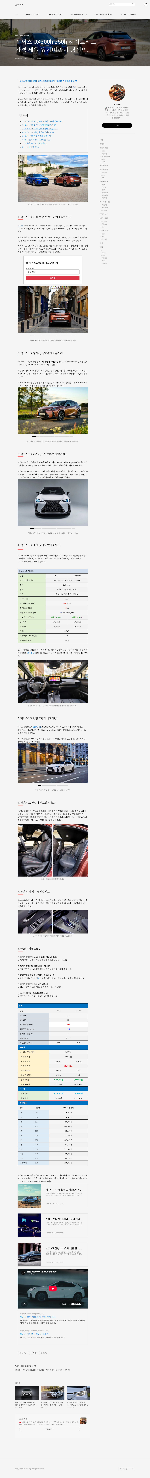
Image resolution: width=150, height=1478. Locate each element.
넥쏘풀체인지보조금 (78, 14)
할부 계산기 (124, 1462)
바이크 (104, 263)
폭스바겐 (105, 207)
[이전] (21, 311)
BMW (104, 187)
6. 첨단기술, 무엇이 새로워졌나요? (36, 139)
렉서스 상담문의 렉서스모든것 (34, 1334)
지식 (101, 243)
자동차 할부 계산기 (32, 14)
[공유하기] (24, 1353)
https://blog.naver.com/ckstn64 (32, 1331)
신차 (103, 236)
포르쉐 (104, 210)
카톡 (101, 140)
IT (103, 250)
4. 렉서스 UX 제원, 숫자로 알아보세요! (38, 132)
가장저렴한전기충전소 (103, 14)
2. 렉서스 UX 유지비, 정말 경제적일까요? (39, 125)
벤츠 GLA (31, 653)
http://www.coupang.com (30, 1314)
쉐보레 (104, 154)
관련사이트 (124, 1469)
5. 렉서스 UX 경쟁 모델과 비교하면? (37, 136)
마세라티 (105, 195)
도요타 (104, 221)
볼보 (103, 190)
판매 (103, 234)
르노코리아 (106, 156)
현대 (103, 151)
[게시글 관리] (27, 1353)
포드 (103, 175)
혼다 (103, 227)
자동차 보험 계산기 (55, 14)
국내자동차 (104, 148)
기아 (103, 159)
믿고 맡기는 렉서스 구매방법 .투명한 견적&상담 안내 (42, 1337)
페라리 (104, 198)
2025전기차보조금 (128, 14)
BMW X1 (37, 726)
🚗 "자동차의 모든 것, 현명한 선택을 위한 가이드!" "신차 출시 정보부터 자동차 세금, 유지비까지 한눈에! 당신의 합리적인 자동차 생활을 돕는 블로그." (49, 1423)
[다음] (84, 311)
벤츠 (103, 185)
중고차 (104, 239)
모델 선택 (30, 268)
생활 (101, 247)
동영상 (102, 144)
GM (103, 178)
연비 (37, 978)
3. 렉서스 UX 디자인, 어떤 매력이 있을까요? (40, 128)
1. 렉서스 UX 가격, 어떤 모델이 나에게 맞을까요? (42, 121)
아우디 (104, 205)
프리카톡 (19, 5)
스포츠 (104, 252)
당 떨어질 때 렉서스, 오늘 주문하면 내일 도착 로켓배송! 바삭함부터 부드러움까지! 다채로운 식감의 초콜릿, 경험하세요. (52, 1321)
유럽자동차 (104, 181)
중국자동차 (104, 165)
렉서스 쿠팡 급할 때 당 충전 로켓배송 (37, 1317)
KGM (103, 162)
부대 (103, 261)
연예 (103, 255)
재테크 (104, 258)
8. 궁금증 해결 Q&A (30, 147)
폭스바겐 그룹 (105, 202)
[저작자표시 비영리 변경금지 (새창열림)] (43, 1353)
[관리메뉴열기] (146, 4)
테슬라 (104, 172)
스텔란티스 (104, 214)
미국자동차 (104, 169)
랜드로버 (105, 192)
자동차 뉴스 (104, 230)
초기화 (53, 278)
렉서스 (75, 87)
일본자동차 (104, 218)
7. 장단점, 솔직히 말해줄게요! (34, 143)
